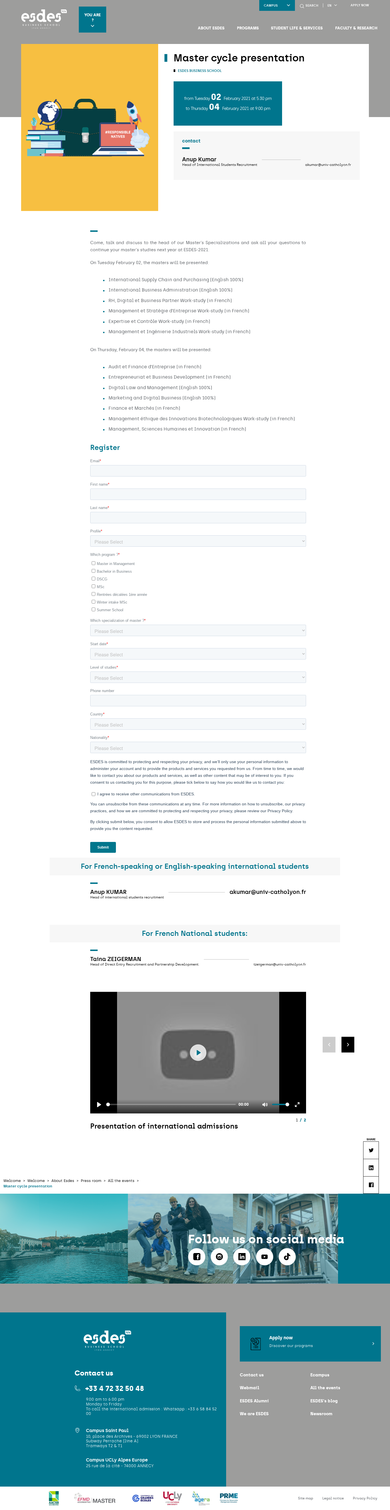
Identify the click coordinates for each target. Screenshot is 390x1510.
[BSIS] (247, 1502)
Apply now (360, 5)
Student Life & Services (297, 28)
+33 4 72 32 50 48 (114, 1388)
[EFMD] (96, 1502)
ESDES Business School (199, 71)
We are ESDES (254, 1414)
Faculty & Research (356, 28)
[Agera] (201, 1502)
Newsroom (321, 1414)
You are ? (92, 17)
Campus (271, 5)
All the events (325, 1388)
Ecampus (319, 1375)
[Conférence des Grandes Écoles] (143, 1502)
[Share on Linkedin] (371, 1167)
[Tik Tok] (287, 1256)
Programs (248, 28)
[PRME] (229, 1502)
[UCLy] (173, 1502)
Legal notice (333, 1498)
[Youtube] (264, 1256)
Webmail (249, 1388)
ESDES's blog (323, 1401)
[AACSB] (54, 1502)
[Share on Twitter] (371, 1150)
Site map (305, 1498)
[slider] (171, 1104)
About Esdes (211, 28)
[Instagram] (219, 1256)
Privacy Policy (365, 1498)
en (329, 5)
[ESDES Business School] (42, 19)
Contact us (252, 1375)
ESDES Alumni (254, 1401)
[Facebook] (196, 1256)
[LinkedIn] (241, 1256)
